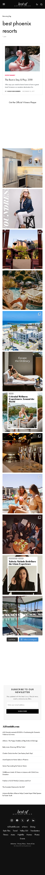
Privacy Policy (22, 844)
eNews (25, 827)
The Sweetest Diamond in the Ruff (13, 787)
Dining (32, 827)
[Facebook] (17, 820)
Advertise (13, 844)
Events (22, 838)
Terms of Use (30, 844)
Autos (13, 834)
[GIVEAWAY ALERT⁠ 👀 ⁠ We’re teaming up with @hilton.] (22, 168)
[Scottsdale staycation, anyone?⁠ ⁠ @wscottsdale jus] (22, 493)
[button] (3, 4)
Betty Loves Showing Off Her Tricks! (13, 747)
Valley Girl (24, 830)
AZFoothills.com (10, 727)
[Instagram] (12, 820)
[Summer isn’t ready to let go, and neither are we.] (22, 330)
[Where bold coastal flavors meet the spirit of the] (22, 534)
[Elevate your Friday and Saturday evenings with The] (22, 453)
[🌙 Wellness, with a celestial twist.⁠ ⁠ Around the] (22, 412)
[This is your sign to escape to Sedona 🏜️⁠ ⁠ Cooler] (22, 249)
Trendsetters (35, 830)
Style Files (6, 830)
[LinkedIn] (33, 820)
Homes (29, 834)
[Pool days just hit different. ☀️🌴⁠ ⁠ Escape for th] (22, 615)
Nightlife (21, 834)
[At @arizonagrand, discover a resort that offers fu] (22, 290)
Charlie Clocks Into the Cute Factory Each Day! (17, 753)
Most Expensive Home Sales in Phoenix (15, 760)
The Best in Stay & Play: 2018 (18, 79)
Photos (37, 834)
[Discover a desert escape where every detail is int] (22, 371)
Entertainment (10, 75)
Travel (15, 830)
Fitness (5, 834)
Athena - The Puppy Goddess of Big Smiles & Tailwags (20, 741)
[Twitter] (22, 820)
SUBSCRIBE (22, 711)
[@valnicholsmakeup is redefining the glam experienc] (22, 575)
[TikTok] (28, 820)
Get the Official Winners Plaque (22, 102)
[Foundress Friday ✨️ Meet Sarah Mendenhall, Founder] (22, 208)
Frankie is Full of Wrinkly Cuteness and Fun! (16, 781)
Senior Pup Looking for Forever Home (14, 766)
